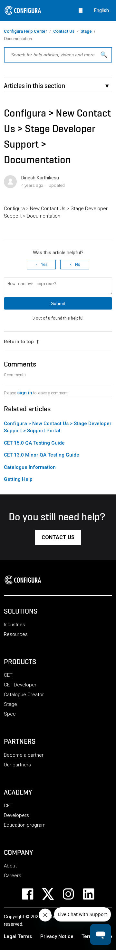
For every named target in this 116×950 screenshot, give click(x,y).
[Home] (25, 580)
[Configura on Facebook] (32, 894)
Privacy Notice (56, 936)
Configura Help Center (25, 31)
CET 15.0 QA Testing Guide (34, 443)
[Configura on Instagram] (72, 894)
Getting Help (18, 479)
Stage (86, 31)
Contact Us (63, 31)
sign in (24, 393)
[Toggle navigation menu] (80, 10)
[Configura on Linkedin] (92, 894)
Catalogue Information (30, 467)
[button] (58, 537)
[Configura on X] (52, 894)
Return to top (19, 342)
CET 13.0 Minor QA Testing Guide (41, 455)
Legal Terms (18, 936)
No (77, 264)
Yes (44, 264)
